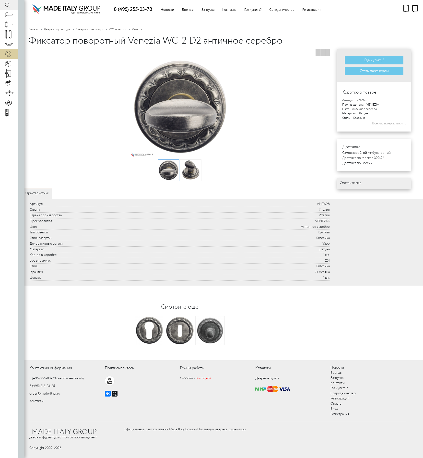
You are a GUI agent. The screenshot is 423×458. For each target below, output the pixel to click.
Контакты (229, 9)
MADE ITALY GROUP (64, 432)
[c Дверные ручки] (9, 15)
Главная (33, 29)
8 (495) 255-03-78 (133, 9)
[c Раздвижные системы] (9, 93)
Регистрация (311, 9)
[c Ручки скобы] (9, 34)
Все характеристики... (389, 123)
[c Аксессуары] (9, 103)
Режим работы (192, 368)
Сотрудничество (281, 9)
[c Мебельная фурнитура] (9, 44)
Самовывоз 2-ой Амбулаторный (366, 152)
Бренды (188, 9)
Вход (334, 408)
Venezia (137, 29)
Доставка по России (357, 163)
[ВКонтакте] (108, 394)
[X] (115, 394)
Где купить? (252, 9)
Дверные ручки (267, 378)
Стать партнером (374, 71)
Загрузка (207, 9)
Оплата (335, 403)
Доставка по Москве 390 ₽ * (363, 158)
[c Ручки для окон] (9, 24)
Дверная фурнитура (57, 29)
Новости (167, 9)
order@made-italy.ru (44, 393)
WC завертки (118, 29)
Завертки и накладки (90, 29)
